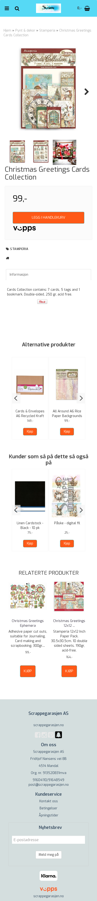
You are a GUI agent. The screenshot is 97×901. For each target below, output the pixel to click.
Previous (12, 91)
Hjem (7, 30)
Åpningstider (48, 815)
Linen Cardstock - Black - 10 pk (30, 525)
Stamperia (47, 30)
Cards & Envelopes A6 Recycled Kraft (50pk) (30, 416)
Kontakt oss (48, 801)
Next (84, 91)
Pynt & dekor (25, 30)
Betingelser (48, 808)
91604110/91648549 (48, 780)
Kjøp (30, 431)
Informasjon (19, 274)
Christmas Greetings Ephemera (28, 623)
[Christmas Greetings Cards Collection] (48, 88)
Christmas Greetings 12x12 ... (69, 623)
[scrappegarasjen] (58, 737)
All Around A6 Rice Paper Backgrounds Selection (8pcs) (67, 416)
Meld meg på (49, 854)
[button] (16, 398)
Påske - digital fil (67, 523)
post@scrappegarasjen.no (48, 784)
